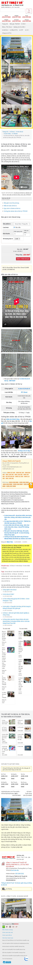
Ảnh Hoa (13, 943)
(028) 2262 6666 (24, 482)
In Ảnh (23, 24)
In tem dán (20, 746)
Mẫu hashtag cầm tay (22, 955)
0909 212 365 (19, 476)
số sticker (20, 574)
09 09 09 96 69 (10, 476)
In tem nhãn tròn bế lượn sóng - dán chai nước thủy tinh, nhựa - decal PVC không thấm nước (16, 527)
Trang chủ (5, 24)
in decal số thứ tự (6, 574)
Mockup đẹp (5, 946)
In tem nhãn (7, 133)
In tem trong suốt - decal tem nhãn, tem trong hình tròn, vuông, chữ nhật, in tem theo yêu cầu (18, 517)
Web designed (6, 924)
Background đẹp (25, 943)
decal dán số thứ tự (18, 571)
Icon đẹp (10, 946)
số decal (14, 574)
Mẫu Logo (27, 940)
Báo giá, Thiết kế (14, 24)
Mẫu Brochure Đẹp (6, 955)
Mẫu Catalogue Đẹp (20, 952)
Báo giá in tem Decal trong (10, 203)
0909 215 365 (11, 472)
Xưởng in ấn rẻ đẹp (24, 450)
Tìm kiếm (29, 11)
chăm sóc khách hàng (12, 419)
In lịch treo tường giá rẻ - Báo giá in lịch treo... (5, 750)
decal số (27, 571)
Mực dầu (18, 227)
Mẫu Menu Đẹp (5, 952)
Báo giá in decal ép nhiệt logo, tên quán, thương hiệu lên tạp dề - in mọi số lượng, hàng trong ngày (16, 532)
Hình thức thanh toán (7, 938)
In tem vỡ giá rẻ (20, 721)
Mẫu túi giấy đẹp (14, 955)
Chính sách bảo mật (7, 932)
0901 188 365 (10, 478)
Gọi (31, 486)
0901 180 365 (18, 474)
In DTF (21, 30)
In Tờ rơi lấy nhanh (4, 728)
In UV (26, 30)
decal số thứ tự (5, 581)
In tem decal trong (5, 721)
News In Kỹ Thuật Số (15, 940)
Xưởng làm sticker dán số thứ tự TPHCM (14, 211)
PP (22, 392)
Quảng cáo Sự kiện (19, 27)
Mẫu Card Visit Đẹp (6, 949)
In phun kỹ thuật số (24, 388)
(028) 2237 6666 (11, 486)
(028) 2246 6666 (18, 484)
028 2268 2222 (19, 873)
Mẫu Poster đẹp (14, 949)
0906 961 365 (20, 472)
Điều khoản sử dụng (7, 929)
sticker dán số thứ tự (16, 576)
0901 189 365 (10, 474)
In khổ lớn (5, 30)
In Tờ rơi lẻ (20, 727)
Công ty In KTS (6, 33)
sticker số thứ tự (6, 578)
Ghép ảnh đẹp (18, 943)
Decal (25, 392)
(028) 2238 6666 (13, 482)
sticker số (25, 576)
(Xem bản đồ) (15, 870)
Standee (10, 958)
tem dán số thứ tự (16, 578)
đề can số (25, 578)
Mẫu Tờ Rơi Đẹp (12, 952)
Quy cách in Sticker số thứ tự (11, 208)
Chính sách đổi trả (7, 935)
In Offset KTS (13, 30)
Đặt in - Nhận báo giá (23, 258)
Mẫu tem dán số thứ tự (9, 205)
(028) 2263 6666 (7, 484)
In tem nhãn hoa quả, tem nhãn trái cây (21, 737)
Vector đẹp (22, 940)
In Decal (12, 131)
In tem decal (19, 131)
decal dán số (8, 571)
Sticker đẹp (14, 946)
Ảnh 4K (10, 943)
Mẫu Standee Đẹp (20, 946)
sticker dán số (5, 576)
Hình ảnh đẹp (5, 943)
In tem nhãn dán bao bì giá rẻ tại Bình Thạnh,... (5, 738)
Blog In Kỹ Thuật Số (6, 940)
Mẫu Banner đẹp (21, 949)
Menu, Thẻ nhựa (7, 27)
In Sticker (15, 133)
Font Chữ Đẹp (5, 958)
